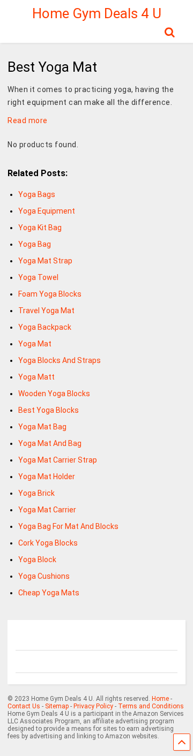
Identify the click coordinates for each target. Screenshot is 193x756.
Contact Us (24, 706)
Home (160, 698)
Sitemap (57, 706)
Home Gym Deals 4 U (96, 13)
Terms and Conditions (151, 706)
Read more (28, 120)
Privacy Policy (93, 706)
